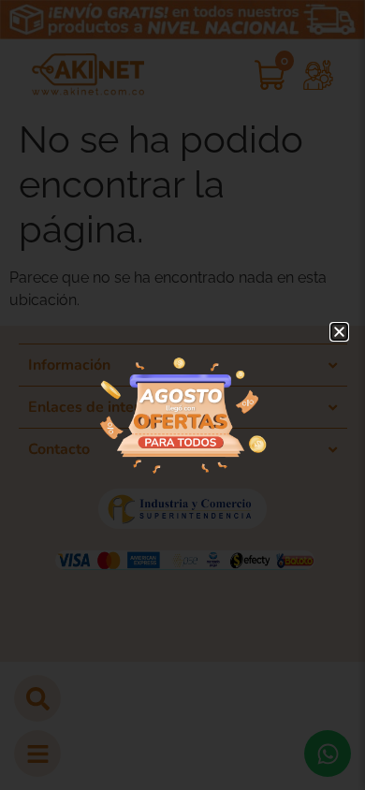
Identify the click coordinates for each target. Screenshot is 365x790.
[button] (339, 332)
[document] (182, 395)
